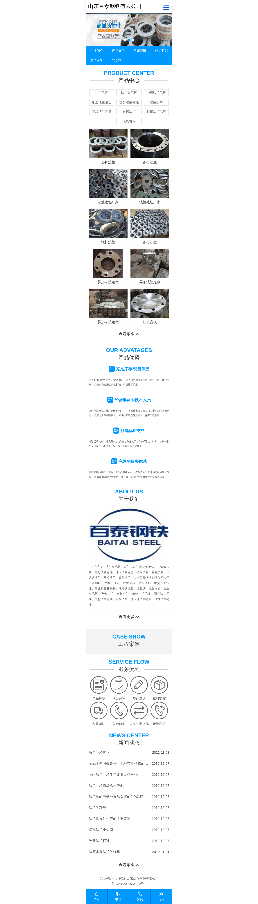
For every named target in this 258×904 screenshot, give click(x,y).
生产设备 (96, 60)
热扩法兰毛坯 (129, 102)
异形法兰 (129, 111)
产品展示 (118, 50)
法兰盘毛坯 (129, 93)
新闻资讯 (139, 50)
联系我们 (118, 60)
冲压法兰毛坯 (156, 93)
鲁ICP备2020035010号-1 (129, 884)
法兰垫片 (156, 102)
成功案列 (161, 50)
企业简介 (96, 50)
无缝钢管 (129, 121)
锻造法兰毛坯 (101, 102)
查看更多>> (129, 334)
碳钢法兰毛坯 (156, 111)
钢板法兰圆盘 (101, 111)
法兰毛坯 (101, 93)
